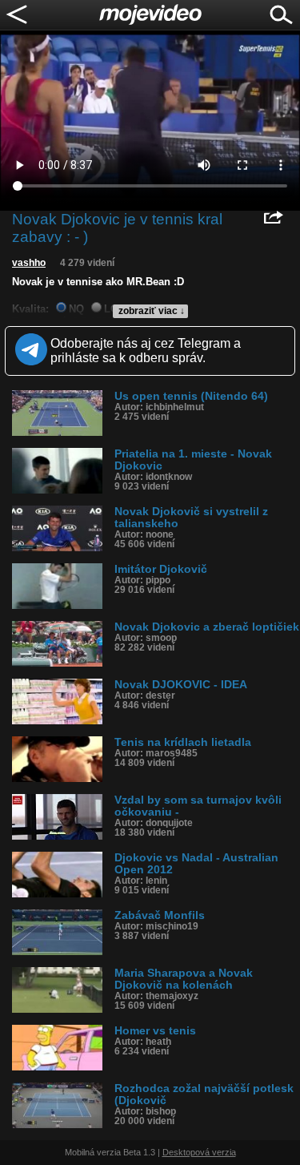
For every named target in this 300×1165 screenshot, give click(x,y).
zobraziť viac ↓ (151, 310)
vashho (29, 263)
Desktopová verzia (199, 1152)
